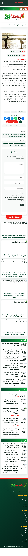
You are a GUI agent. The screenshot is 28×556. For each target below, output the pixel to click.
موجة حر (7, 112)
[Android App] (18, 9)
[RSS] (21, 9)
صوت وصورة (24, 535)
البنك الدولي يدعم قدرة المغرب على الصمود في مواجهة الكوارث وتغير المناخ (14, 135)
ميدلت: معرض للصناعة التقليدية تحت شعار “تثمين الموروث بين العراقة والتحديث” (14, 144)
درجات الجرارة (22, 112)
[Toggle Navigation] (25, 3)
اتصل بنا (25, 506)
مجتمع (25, 533)
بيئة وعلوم (18, 31)
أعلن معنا (25, 504)
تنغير (26, 515)
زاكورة (25, 517)
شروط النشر (24, 500)
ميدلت (3, 25)
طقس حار (14, 112)
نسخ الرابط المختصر (12, 122)
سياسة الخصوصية (22, 502)
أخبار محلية (24, 529)
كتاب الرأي (24, 541)
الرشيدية (16, 25)
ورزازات (9, 25)
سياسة (25, 531)
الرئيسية (23, 25)
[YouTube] (23, 9)
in (8, 118)
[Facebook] (26, 9)
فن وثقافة (24, 537)
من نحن (25, 498)
